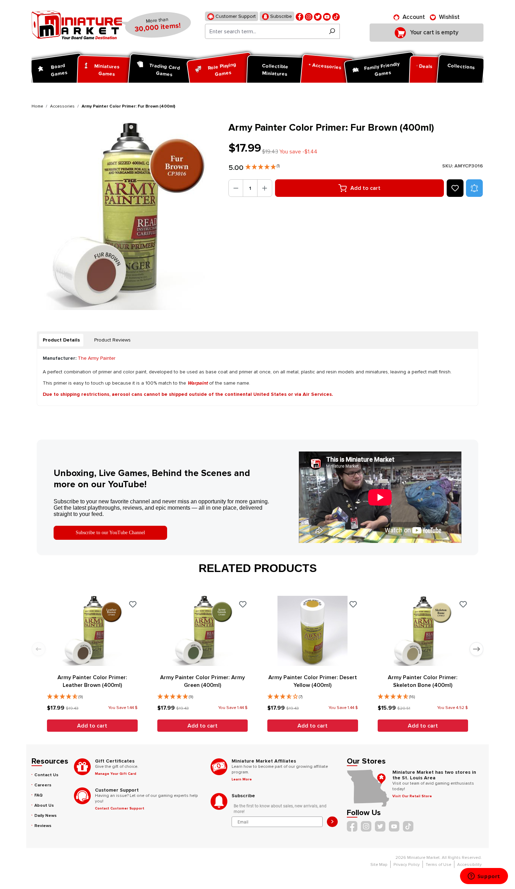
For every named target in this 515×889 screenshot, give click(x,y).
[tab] (61, 340)
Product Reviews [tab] (112, 340)
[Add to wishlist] (455, 188)
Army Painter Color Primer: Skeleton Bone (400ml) (423, 681)
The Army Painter (96, 358)
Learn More (242, 779)
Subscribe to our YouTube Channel (110, 532)
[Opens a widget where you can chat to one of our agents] (484, 876)
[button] (262, 165)
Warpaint (197, 383)
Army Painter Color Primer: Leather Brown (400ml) (92, 681)
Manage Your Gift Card (115, 774)
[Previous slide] (39, 649)
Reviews (43, 825)
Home (37, 106)
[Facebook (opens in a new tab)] (299, 16)
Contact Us (46, 775)
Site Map (378, 864)
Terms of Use (438, 864)
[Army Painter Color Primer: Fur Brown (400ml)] (126, 216)
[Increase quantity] (264, 188)
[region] (126, 216)
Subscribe (280, 16)
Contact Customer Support (119, 808)
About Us (44, 805)
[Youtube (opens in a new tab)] (327, 16)
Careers (43, 785)
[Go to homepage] (77, 25)
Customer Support (235, 16)
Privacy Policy (406, 864)
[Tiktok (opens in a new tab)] (336, 16)
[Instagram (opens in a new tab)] (309, 16)
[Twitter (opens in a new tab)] (318, 16)
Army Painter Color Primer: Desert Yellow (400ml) (312, 681)
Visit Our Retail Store (412, 796)
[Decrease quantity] (235, 188)
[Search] (332, 31)
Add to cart (365, 188)
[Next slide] (476, 649)
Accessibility (469, 864)
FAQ (38, 795)
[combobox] (264, 31)
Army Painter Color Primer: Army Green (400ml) (202, 681)
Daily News (45, 815)
